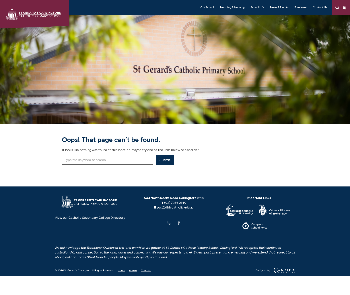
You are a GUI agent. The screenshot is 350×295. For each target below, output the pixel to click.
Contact (146, 270)
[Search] (337, 7)
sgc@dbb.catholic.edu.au (175, 207)
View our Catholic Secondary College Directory (90, 218)
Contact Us (320, 7)
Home (121, 270)
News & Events (279, 7)
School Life (257, 7)
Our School (207, 7)
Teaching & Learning (232, 7)
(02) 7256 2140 (175, 203)
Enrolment (300, 7)
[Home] (90, 202)
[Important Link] (242, 211)
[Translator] (344, 7)
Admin (133, 270)
